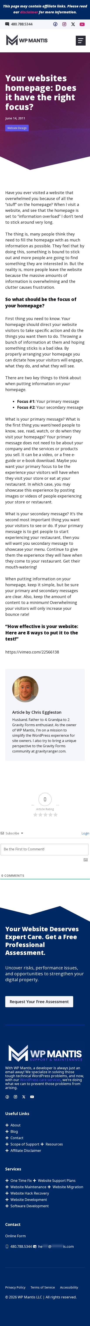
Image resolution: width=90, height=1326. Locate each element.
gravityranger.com (50, 751)
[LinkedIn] (73, 24)
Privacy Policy (15, 1287)
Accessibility (69, 1287)
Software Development (29, 1206)
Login (85, 833)
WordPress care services (40, 1079)
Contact (16, 1137)
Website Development (28, 1199)
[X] (82, 24)
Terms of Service (43, 1287)
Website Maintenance (28, 1186)
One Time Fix (21, 1180)
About (15, 1125)
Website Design (17, 128)
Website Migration (68, 1186)
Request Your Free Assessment (39, 1001)
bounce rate (16, 614)
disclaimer (29, 12)
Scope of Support (24, 1144)
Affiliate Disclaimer (25, 1150)
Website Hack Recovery (29, 1193)
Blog (14, 1131)
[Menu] (81, 41)
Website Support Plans (57, 1180)
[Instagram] (64, 24)
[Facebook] (55, 24)
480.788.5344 (21, 24)
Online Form (15, 1236)
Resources (54, 1144)
